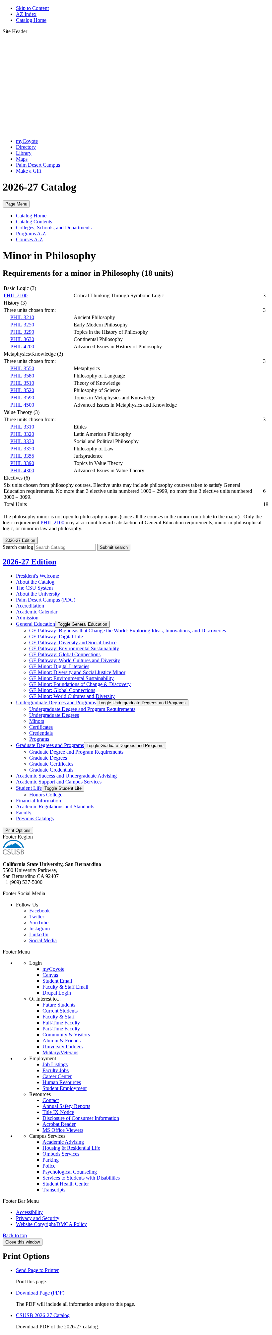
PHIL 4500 (22, 405)
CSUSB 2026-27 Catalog (43, 1315)
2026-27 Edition (29, 561)
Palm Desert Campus (38, 165)
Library (24, 153)
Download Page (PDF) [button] (40, 1293)
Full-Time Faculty (61, 1022)
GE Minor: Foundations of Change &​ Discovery (80, 684)
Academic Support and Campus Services (59, 781)
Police (48, 1166)
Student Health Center (65, 1184)
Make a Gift (28, 171)
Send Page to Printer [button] (37, 1270)
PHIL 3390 (22, 463)
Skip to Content (32, 8)
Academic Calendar (36, 611)
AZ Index (26, 14)
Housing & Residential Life (71, 1148)
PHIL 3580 (22, 375)
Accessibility (29, 1212)
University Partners (62, 1046)
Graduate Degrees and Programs (50, 745)
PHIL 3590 (22, 397)
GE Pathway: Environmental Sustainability (74, 648)
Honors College (45, 794)
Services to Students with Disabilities (81, 1178)
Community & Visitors (66, 1034)
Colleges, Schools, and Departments (54, 227)
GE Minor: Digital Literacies (59, 666)
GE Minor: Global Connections (62, 690)
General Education (35, 624)
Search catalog (18, 547)
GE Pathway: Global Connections (65, 654)
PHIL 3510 (22, 383)
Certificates (41, 727)
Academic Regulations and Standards (55, 806)
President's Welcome (37, 576)
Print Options (18, 830)
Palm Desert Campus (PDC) (45, 600)
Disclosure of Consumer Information (80, 1118)
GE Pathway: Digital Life (56, 636)
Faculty (24, 812)
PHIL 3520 (22, 390)
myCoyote (27, 141)
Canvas (50, 975)
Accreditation (30, 606)
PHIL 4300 (22, 470)
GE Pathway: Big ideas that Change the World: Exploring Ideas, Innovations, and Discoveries (127, 630)
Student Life (29, 788)
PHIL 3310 (22, 427)
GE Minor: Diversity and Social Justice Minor (77, 672)
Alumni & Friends (61, 1040)
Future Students (58, 1005)
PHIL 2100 (16, 295)
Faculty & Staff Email (65, 987)
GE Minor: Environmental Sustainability (71, 678)
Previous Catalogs (35, 818)
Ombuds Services (60, 1154)
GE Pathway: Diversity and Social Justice (72, 642)
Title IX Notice (58, 1112)
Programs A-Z (31, 233)
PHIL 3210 (22, 317)
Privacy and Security (37, 1218)
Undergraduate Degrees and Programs (56, 702)
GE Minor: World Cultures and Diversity (72, 696)
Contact (50, 1100)
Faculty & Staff (58, 1016)
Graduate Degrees (48, 758)
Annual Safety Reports (66, 1106)
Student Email (57, 981)
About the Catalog (35, 582)
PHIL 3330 (22, 441)
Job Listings (55, 1064)
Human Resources (61, 1082)
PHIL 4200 (22, 346)
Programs (39, 739)
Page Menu (16, 204)
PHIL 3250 (22, 324)
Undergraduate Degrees (54, 715)
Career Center (57, 1076)
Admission (27, 617)
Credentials (41, 733)
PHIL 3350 (22, 448)
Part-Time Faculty (61, 1028)
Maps (22, 159)
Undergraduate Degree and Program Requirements (82, 709)
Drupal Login (56, 993)
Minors (36, 721)
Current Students (60, 1011)
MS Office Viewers (62, 1130)
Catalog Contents (34, 221)
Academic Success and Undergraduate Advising (66, 776)
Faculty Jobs (55, 1070)
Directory (26, 147)
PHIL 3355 (22, 456)
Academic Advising (63, 1142)
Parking (50, 1160)
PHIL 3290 (22, 332)
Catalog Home (31, 20)
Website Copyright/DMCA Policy (51, 1224)
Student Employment (64, 1088)
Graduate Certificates (51, 764)
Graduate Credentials (51, 770)
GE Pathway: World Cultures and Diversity (74, 660)
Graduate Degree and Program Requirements (76, 752)
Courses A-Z (29, 239)
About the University (38, 594)
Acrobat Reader (59, 1124)
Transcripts (53, 1189)
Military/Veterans (60, 1052)
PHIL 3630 (22, 339)
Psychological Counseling (69, 1172)
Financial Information (38, 800)
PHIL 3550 (22, 368)
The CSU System (34, 588)
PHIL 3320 (22, 434)
